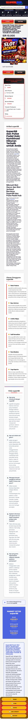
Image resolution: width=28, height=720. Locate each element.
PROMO (15, 699)
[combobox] (12, 7)
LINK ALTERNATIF (15, 711)
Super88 (16, 154)
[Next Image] (25, 50)
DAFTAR (20, 21)
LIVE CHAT (15, 715)
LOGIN (7, 21)
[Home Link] (14, 3)
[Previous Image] (2, 50)
